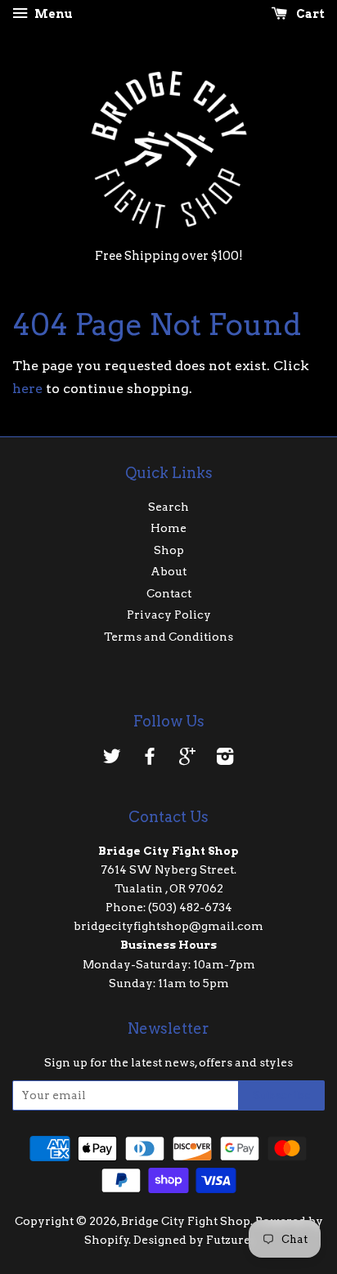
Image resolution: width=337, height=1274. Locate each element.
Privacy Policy (169, 614)
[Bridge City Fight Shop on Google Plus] (187, 759)
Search (168, 506)
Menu (52, 13)
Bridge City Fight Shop (185, 1220)
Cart (309, 13)
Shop (169, 550)
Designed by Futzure (191, 1239)
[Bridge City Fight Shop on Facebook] (150, 759)
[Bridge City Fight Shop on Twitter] (112, 759)
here (27, 388)
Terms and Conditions (168, 636)
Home (168, 527)
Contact (168, 593)
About (168, 571)
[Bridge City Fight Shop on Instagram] (225, 759)
